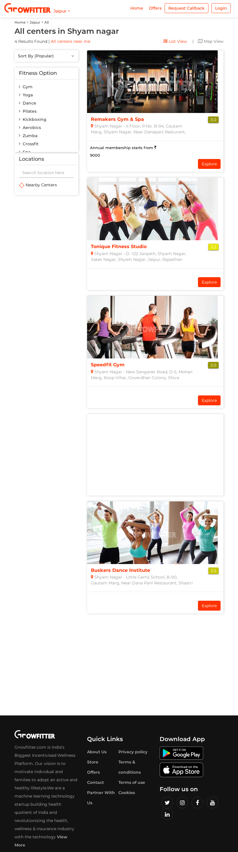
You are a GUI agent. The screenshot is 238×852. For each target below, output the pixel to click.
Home (136, 8)
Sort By (36, 56)
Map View (213, 41)
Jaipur (35, 22)
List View (177, 41)
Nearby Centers (40, 185)
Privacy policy (132, 751)
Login (221, 8)
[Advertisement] (46, 230)
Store (92, 762)
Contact (95, 782)
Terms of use (131, 782)
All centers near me (70, 41)
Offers (155, 8)
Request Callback (186, 8)
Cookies (126, 792)
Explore (209, 164)
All (46, 22)
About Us (97, 751)
